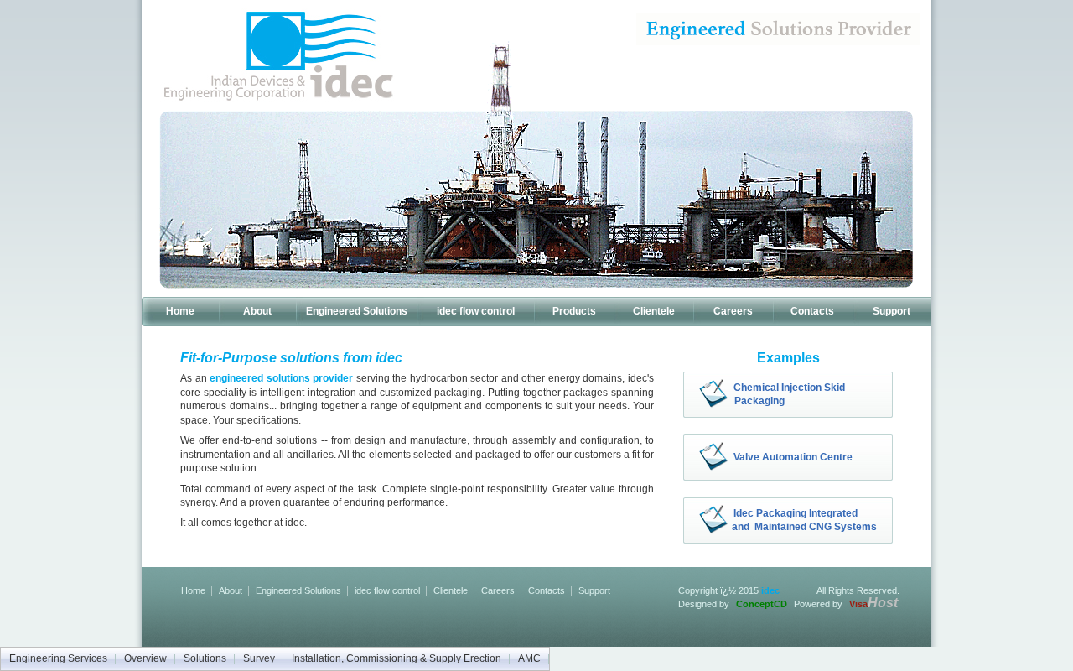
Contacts (812, 311)
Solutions (205, 658)
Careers (733, 311)
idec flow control (476, 311)
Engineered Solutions (356, 311)
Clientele (654, 311)
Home (180, 311)
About (257, 311)
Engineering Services (58, 658)
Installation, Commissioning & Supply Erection (396, 658)
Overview (145, 658)
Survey (259, 658)
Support (891, 311)
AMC (529, 658)
